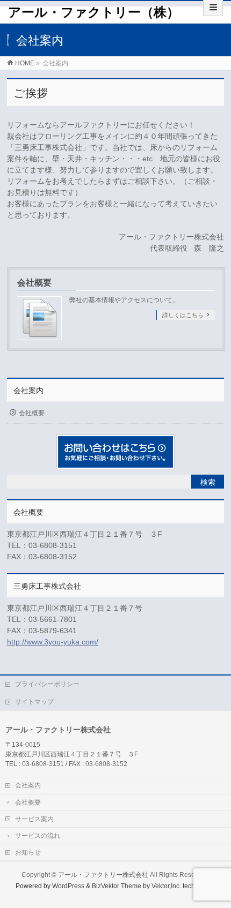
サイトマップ (34, 702)
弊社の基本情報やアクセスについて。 (124, 300)
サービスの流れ (37, 835)
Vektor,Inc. (166, 886)
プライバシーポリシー (47, 684)
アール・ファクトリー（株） (93, 12)
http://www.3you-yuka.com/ (52, 641)
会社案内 (28, 390)
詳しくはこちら (183, 315)
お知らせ (28, 852)
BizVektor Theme (116, 886)
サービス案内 (34, 819)
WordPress (68, 886)
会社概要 (34, 282)
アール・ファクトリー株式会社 (103, 875)
